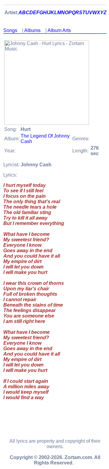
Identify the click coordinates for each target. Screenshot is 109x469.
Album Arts (59, 30)
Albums (32, 30)
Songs (10, 30)
